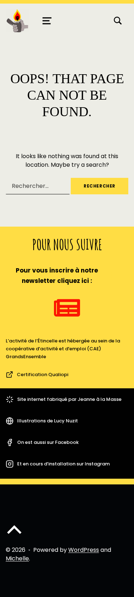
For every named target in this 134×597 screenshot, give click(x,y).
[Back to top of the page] (14, 535)
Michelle (17, 558)
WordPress (83, 550)
